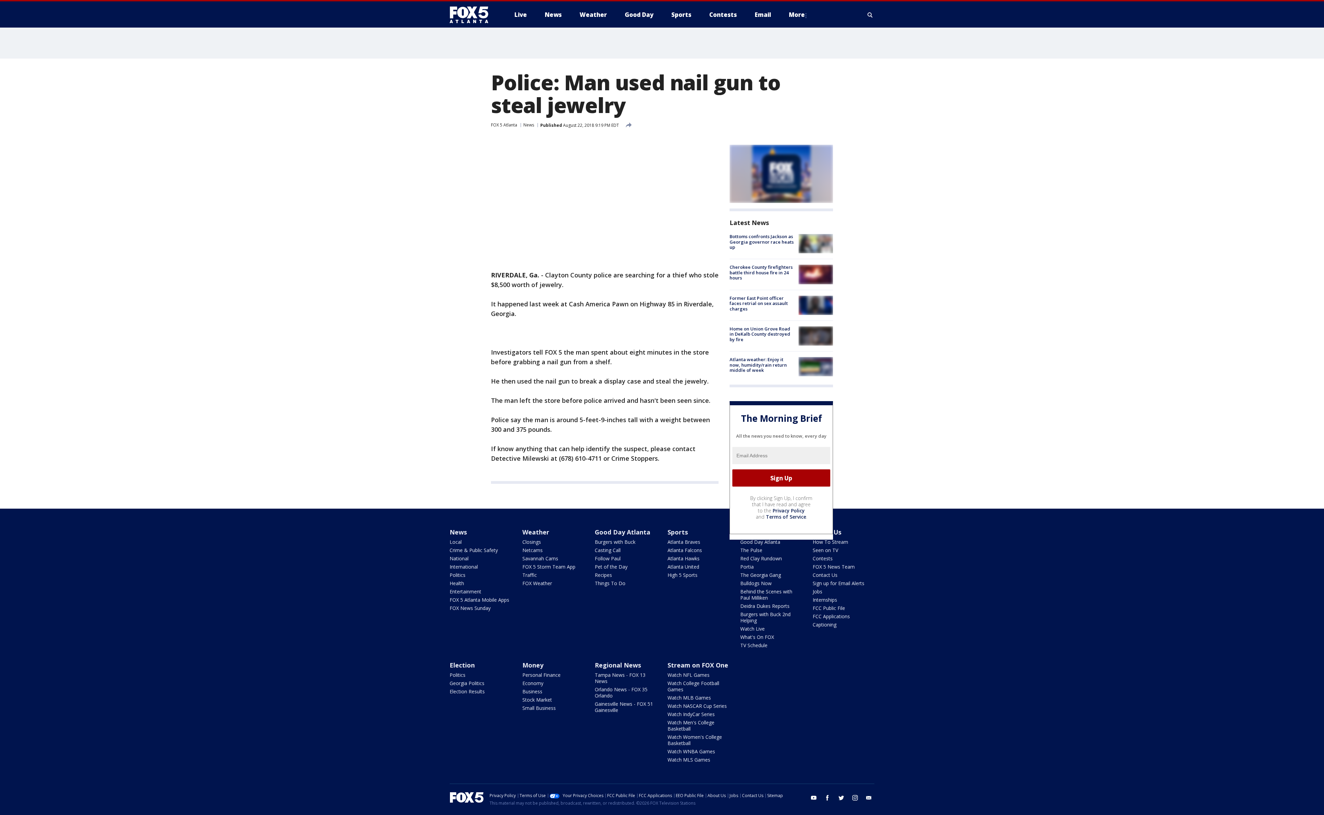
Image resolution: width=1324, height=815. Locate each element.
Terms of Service (786, 516)
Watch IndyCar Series (691, 714)
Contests (823, 558)
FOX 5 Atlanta (504, 125)
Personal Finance (541, 675)
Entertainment (465, 591)
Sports (678, 532)
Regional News (618, 665)
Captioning (824, 624)
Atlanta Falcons (685, 550)
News (528, 125)
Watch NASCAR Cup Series (697, 706)
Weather (535, 532)
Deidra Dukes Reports (765, 606)
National (459, 558)
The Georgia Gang (760, 575)
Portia (747, 566)
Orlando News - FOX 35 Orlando (621, 692)
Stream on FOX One (698, 665)
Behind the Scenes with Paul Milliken (766, 594)
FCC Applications (831, 616)
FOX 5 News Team (834, 566)
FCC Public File (829, 608)
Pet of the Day (611, 566)
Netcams (532, 550)
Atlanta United (683, 566)
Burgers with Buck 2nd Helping (765, 617)
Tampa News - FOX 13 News (620, 678)
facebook (827, 797)
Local (456, 542)
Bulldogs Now (756, 583)
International (464, 566)
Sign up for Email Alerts (838, 583)
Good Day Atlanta (622, 532)
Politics (457, 575)
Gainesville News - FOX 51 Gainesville (624, 707)
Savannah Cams (540, 558)
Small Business (539, 708)
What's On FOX (757, 637)
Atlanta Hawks (684, 558)
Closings (531, 542)
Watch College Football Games (693, 686)
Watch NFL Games (689, 675)
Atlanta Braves (684, 542)
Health (457, 583)
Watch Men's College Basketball (691, 725)
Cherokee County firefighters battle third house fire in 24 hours (761, 272)
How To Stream (830, 542)
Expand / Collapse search (870, 15)
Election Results (467, 691)
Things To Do (610, 583)
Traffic (529, 575)
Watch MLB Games (689, 697)
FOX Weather (537, 583)
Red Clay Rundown (761, 558)
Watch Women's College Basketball (695, 740)
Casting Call (608, 550)
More (797, 15)
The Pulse (751, 550)
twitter (841, 797)
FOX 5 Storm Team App (548, 566)
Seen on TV (825, 550)
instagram (855, 797)
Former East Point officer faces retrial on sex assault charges (759, 303)
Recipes (603, 575)
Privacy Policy (789, 510)
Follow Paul (608, 558)
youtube (813, 797)
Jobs (817, 591)
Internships (825, 600)
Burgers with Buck (615, 542)
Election (462, 665)
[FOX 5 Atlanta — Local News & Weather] (472, 15)
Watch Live (752, 628)
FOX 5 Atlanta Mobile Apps (479, 600)
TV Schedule (754, 645)
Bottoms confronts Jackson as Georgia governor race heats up (762, 241)
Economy (532, 683)
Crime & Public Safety (474, 550)
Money (532, 665)
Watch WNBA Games (691, 751)
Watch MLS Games (689, 759)
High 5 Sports (683, 575)
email (868, 797)
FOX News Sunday (470, 608)
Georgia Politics (467, 683)
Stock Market (537, 699)
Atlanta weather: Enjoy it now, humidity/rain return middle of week (758, 364)
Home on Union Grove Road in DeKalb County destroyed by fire (760, 334)
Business (532, 691)
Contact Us (825, 575)
